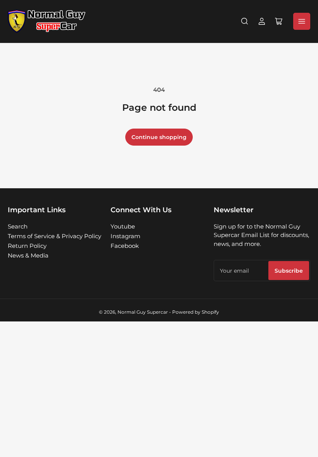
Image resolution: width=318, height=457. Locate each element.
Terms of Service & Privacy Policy (54, 236)
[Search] (244, 21)
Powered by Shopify (195, 312)
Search (18, 226)
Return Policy (27, 245)
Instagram (125, 236)
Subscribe (289, 270)
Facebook (125, 245)
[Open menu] (301, 21)
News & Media (28, 255)
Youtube (123, 226)
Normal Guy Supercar (143, 312)
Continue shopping (159, 137)
